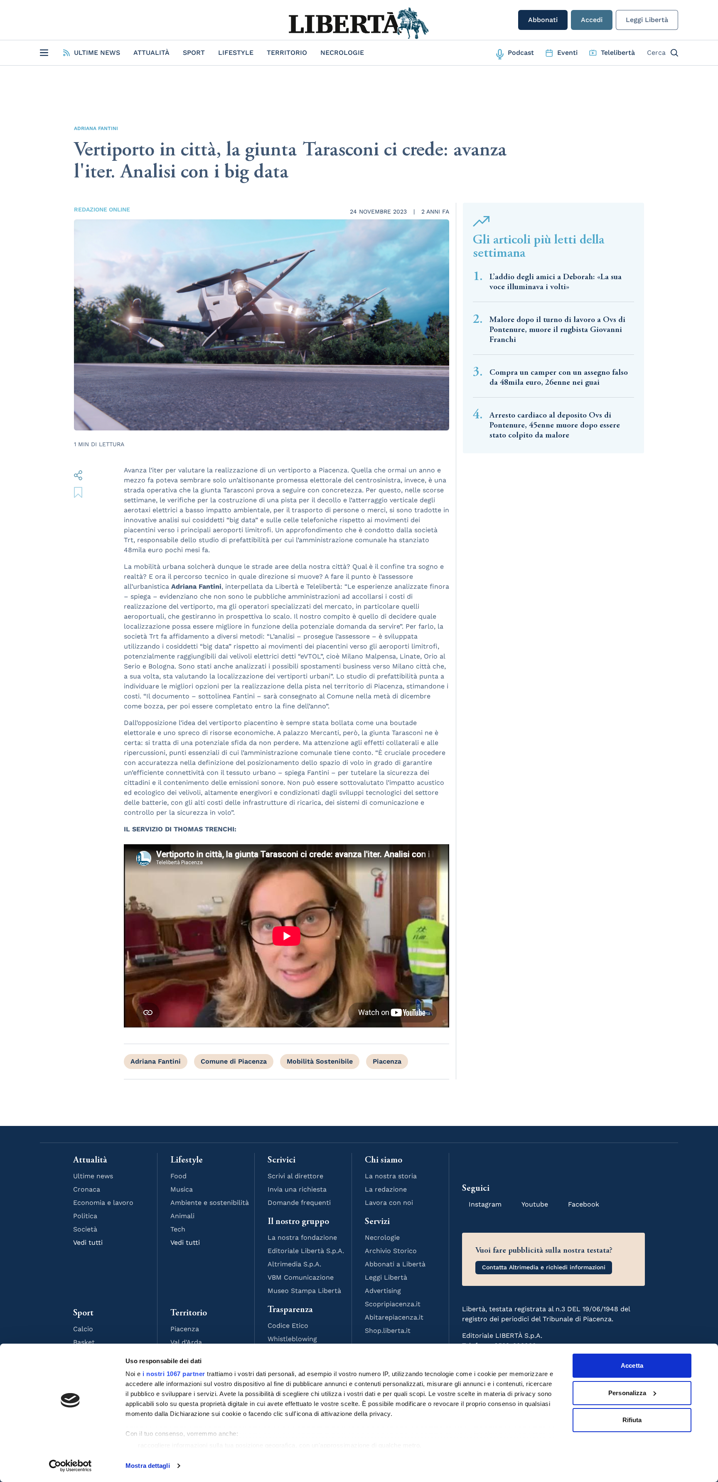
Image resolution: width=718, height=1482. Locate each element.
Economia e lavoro (103, 1203)
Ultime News (97, 53)
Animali (182, 1216)
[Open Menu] (44, 52)
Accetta (632, 1365)
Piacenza (387, 1061)
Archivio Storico (391, 1251)
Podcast (521, 53)
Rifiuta (632, 1419)
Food (178, 1176)
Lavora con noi (389, 1203)
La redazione (386, 1189)
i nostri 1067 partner (174, 1373)
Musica (181, 1189)
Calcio (83, 1329)
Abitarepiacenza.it (394, 1317)
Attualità (151, 53)
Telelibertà (618, 53)
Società (85, 1229)
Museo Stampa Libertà (304, 1291)
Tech (177, 1229)
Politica (85, 1216)
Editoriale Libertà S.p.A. (306, 1251)
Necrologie (342, 53)
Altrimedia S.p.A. (294, 1264)
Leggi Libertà (647, 20)
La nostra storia (391, 1176)
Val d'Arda (186, 1342)
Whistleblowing (292, 1339)
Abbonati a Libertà (395, 1264)
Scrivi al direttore (295, 1176)
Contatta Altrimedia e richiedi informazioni (543, 1267)
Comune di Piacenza (234, 1061)
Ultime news (93, 1176)
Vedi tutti (88, 1242)
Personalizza (627, 1392)
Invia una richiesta (297, 1189)
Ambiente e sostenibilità (209, 1203)
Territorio (287, 53)
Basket (84, 1342)
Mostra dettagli (147, 1465)
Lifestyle (235, 53)
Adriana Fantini (96, 128)
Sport (194, 53)
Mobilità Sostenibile (320, 1061)
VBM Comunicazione (301, 1277)
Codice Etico (288, 1326)
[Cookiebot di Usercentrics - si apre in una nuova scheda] (70, 1466)
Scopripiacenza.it (392, 1304)
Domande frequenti (299, 1203)
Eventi (567, 53)
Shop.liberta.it (388, 1331)
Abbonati (543, 20)
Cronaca (86, 1189)
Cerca (656, 53)
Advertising (383, 1291)
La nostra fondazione (302, 1237)
